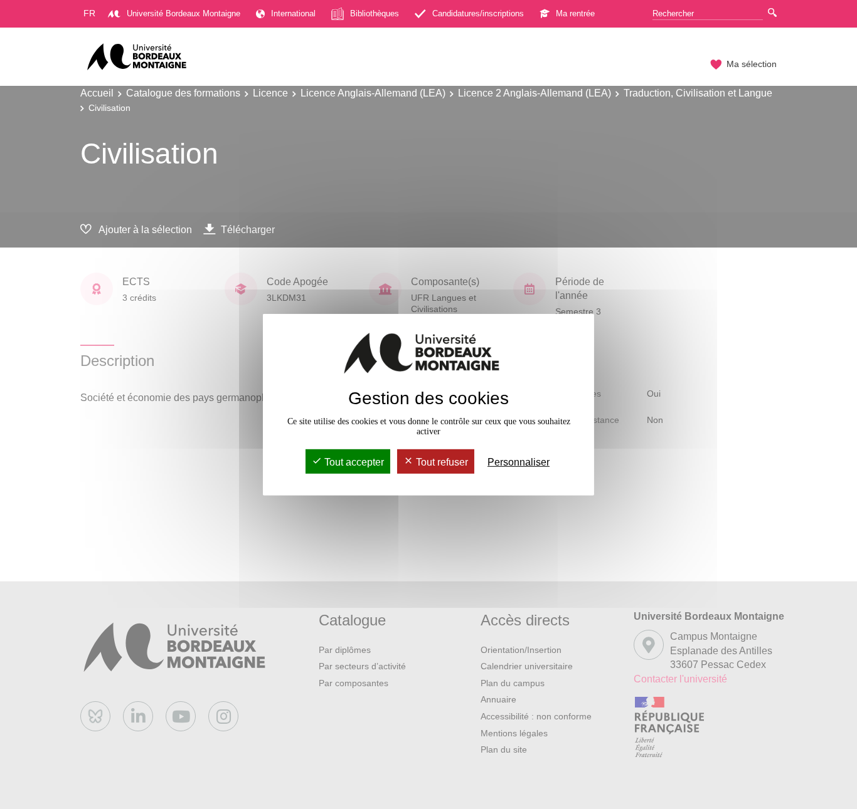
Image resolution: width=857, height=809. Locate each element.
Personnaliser (518, 462)
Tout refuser (440, 462)
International (293, 13)
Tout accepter (353, 462)
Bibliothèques (374, 13)
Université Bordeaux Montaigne (183, 13)
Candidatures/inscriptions (478, 13)
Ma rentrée (575, 13)
